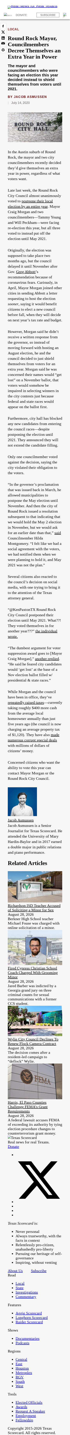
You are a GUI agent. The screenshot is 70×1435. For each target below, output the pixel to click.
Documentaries (27, 1338)
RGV (20, 1377)
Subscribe (48, 15)
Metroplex (24, 1372)
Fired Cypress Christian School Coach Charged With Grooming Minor (33, 972)
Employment (26, 1415)
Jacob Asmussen (30, 96)
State (20, 1288)
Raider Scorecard (29, 1322)
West (19, 1386)
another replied (47, 659)
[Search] (65, 15)
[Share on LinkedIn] (3, 38)
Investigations (27, 1292)
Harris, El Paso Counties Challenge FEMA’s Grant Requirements (28, 1106)
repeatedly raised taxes (26, 702)
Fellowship (24, 1420)
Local (13, 29)
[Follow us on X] (39, 1202)
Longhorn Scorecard (32, 1317)
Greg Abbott (26, 272)
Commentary (26, 1296)
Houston (22, 1368)
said (57, 533)
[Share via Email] (3, 44)
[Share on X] (3, 32)
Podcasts (22, 1343)
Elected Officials (29, 1402)
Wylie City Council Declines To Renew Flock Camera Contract (33, 1041)
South (20, 1381)
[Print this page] (3, 50)
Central (21, 1359)
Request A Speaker (30, 1411)
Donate (21, 15)
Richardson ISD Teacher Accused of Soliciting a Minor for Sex (34, 907)
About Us (15, 1271)
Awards (21, 1407)
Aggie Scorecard (29, 1313)
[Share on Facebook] (3, 26)
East (19, 1364)
